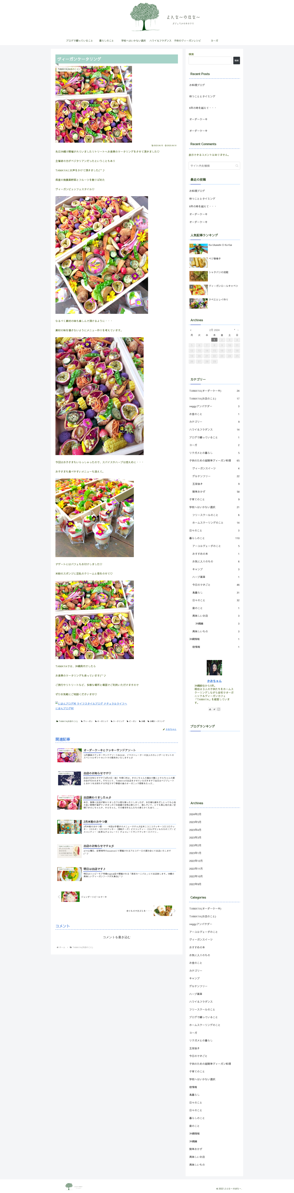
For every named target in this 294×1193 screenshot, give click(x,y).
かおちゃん (214, 681)
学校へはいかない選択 (214, 507)
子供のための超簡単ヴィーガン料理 (214, 460)
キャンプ (215, 569)
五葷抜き (215, 484)
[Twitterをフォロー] (214, 709)
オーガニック (102, 721)
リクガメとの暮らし (214, 453)
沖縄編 (217, 623)
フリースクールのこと (215, 515)
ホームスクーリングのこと (215, 522)
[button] (237, 165)
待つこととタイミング (202, 96)
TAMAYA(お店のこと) (68, 721)
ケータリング (118, 721)
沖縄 (143, 721)
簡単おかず (215, 491)
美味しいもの (215, 631)
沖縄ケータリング (157, 721)
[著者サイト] (210, 709)
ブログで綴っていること (214, 437)
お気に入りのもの (215, 561)
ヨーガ (214, 445)
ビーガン (132, 721)
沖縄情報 (214, 639)
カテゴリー (214, 421)
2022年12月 (196, 861)
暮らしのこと (214, 538)
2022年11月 (196, 868)
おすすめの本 (215, 554)
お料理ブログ (197, 85)
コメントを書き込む (116, 937)
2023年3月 (195, 837)
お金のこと (214, 414)
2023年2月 (195, 845)
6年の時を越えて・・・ (203, 108)
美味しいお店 (215, 616)
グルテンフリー (215, 476)
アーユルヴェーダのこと (215, 546)
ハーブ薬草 (215, 577)
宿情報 (215, 647)
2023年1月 (195, 853)
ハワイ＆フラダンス (214, 429)
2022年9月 (195, 884)
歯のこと (215, 608)
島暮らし (215, 592)
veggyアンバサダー (214, 406)
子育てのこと (214, 499)
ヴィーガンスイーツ (215, 468)
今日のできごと (215, 585)
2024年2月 (195, 814)
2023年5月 (195, 822)
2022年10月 (196, 876)
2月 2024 (214, 330)
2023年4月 (195, 830)
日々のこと (214, 530)
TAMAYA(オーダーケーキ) (214, 391)
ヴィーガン (87, 721)
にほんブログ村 (64, 708)
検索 (191, 54)
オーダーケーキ (198, 119)
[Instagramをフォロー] (219, 709)
